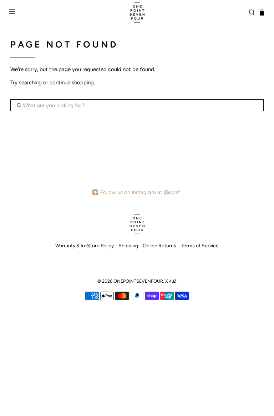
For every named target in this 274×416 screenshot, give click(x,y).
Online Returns (159, 246)
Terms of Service (200, 246)
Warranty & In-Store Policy (84, 246)
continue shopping (72, 82)
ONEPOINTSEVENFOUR (138, 281)
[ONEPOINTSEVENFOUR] (137, 12)
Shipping (128, 246)
